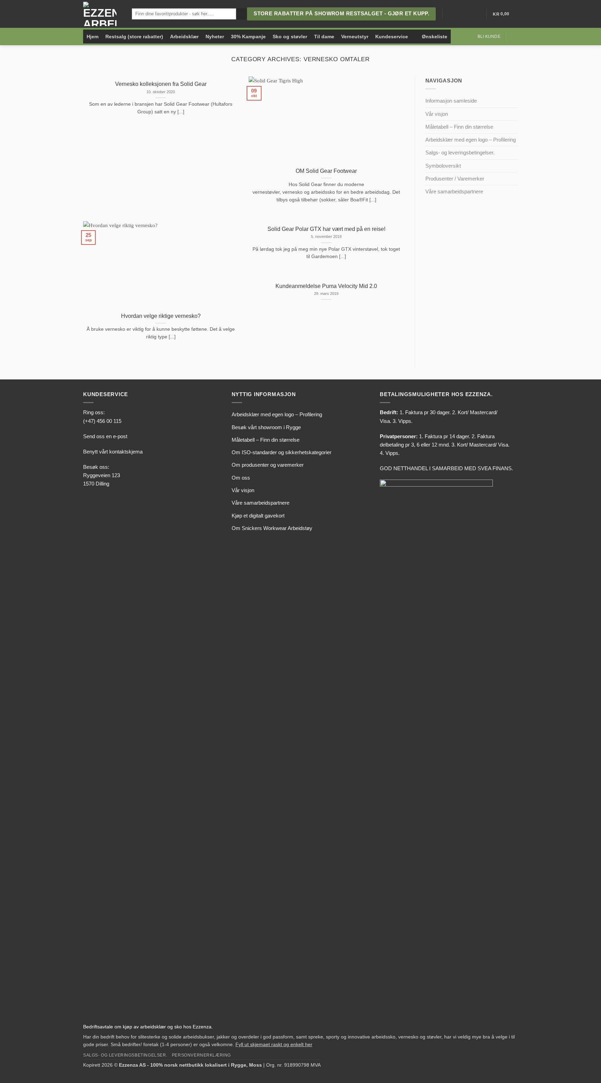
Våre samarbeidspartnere (454, 191)
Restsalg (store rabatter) (134, 36)
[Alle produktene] (414, 36)
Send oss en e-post (105, 436)
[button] (514, 36)
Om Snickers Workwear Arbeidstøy (272, 528)
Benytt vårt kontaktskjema (113, 452)
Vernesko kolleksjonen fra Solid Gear (161, 84)
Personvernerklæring (201, 1055)
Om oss (241, 478)
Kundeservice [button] (391, 36)
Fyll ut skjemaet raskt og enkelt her (273, 1044)
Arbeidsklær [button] (184, 36)
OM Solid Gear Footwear (326, 171)
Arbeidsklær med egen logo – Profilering (470, 140)
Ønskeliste (434, 36)
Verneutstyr (354, 36)
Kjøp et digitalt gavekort (258, 516)
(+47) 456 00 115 (102, 421)
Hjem (92, 36)
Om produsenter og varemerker (268, 465)
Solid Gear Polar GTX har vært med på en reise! (326, 229)
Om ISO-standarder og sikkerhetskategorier (281, 452)
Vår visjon (436, 114)
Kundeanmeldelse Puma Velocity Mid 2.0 (326, 286)
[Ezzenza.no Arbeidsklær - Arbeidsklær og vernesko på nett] (102, 14)
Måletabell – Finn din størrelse (459, 127)
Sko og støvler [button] (290, 36)
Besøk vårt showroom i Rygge (266, 427)
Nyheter (215, 36)
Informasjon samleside (451, 101)
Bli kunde (489, 36)
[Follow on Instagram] (458, 14)
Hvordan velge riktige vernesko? (161, 316)
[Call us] (475, 14)
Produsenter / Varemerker (454, 179)
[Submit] (241, 13)
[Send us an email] (467, 14)
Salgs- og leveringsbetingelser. (460, 152)
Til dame (324, 36)
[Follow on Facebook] (449, 14)
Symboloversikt (443, 166)
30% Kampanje (248, 36)
